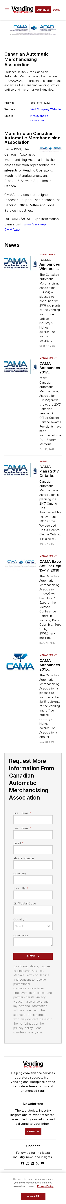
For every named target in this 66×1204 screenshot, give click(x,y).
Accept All (33, 1196)
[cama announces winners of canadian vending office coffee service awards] (20, 262)
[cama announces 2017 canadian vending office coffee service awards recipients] (20, 365)
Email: (8, 115)
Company (20, 873)
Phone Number (23, 858)
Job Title (20, 888)
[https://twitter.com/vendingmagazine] (37, 1163)
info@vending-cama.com (40, 118)
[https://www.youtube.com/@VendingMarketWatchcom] (42, 1163)
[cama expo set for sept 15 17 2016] (20, 563)
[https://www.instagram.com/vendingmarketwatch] (27, 1163)
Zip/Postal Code (24, 903)
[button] (7, 10)
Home (43, 461)
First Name (22, 813)
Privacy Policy (45, 1186)
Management (48, 254)
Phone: (9, 102)
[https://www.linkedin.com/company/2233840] (32, 1163)
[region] (33, 1188)
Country (20, 919)
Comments (20, 935)
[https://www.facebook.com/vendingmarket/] (22, 1163)
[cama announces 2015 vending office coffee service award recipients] (20, 662)
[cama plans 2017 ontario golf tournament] (20, 469)
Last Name (22, 828)
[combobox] (33, 926)
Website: (10, 109)
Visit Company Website (45, 109)
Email (18, 843)
